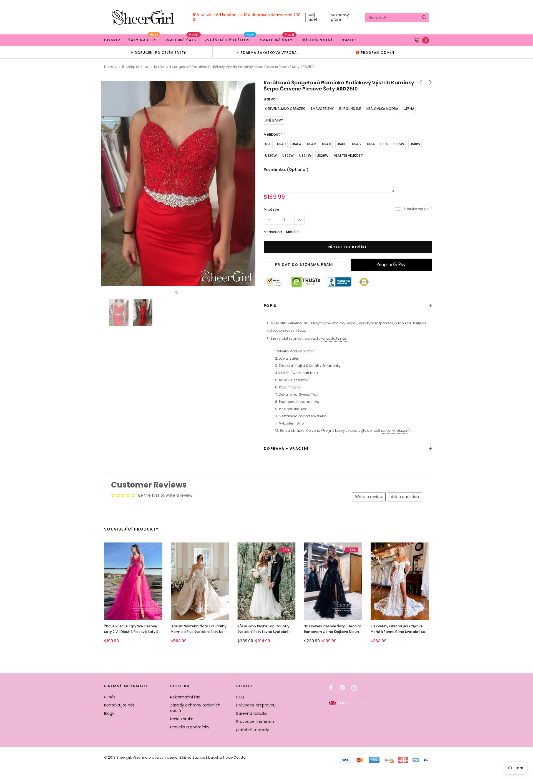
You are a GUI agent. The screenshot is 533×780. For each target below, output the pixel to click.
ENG (342, 703)
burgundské (350, 108)
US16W (398, 144)
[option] (158, 52)
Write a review (369, 496)
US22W (288, 155)
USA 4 (296, 144)
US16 (384, 144)
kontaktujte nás (334, 338)
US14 (371, 144)
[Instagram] (354, 688)
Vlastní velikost (348, 155)
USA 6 (311, 144)
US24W (305, 155)
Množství (271, 209)
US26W (322, 155)
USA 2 (281, 144)
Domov (110, 66)
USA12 (356, 144)
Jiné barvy (274, 120)
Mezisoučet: (273, 231)
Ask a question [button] (405, 496)
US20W (271, 155)
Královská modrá (382, 108)
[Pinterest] (342, 688)
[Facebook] (331, 688)
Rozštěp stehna (135, 66)
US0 (268, 144)
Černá (409, 108)
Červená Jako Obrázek (285, 108)
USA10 (341, 144)
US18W (415, 144)
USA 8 (326, 144)
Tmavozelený (322, 108)
